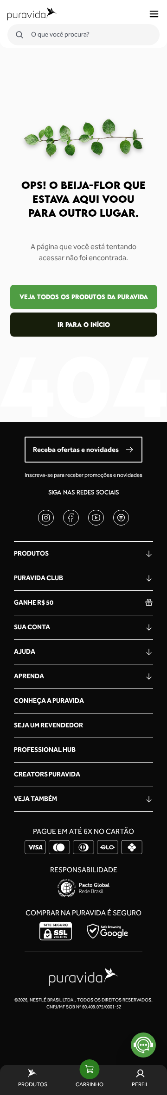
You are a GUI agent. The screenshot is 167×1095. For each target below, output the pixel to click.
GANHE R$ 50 (33, 603)
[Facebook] (71, 518)
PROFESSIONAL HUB (45, 750)
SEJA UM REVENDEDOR (48, 725)
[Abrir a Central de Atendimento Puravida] (143, 1044)
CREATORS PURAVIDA (47, 774)
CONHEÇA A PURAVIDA (49, 701)
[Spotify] (121, 518)
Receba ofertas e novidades (76, 449)
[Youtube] (96, 518)
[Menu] (154, 13)
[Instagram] (46, 518)
